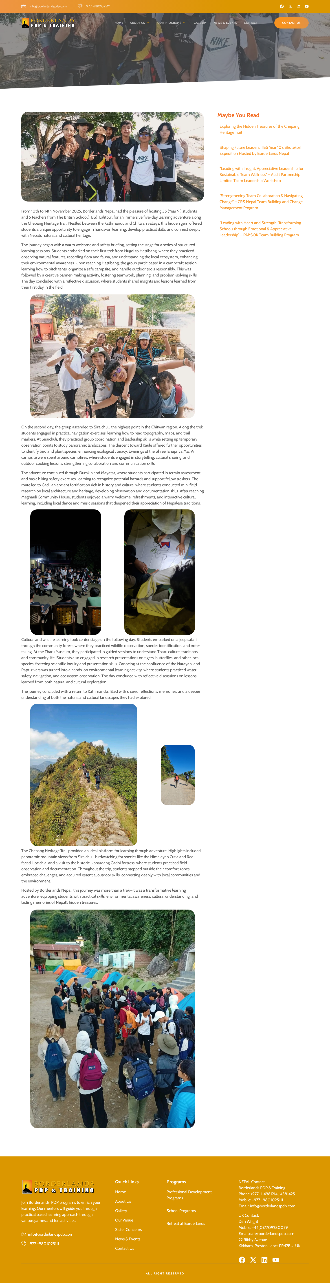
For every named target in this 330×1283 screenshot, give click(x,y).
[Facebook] (282, 6)
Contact (251, 22)
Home (118, 22)
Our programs (169, 22)
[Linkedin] (298, 6)
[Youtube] (307, 6)
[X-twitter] (290, 6)
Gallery (200, 22)
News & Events (225, 22)
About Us (137, 22)
